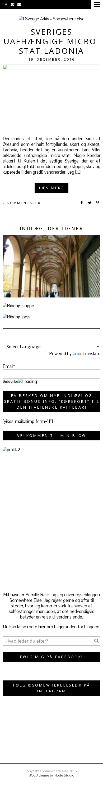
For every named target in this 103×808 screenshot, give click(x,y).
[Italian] (65, 338)
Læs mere (51, 187)
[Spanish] (78, 338)
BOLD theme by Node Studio (51, 775)
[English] (59, 338)
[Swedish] (97, 338)
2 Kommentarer (22, 202)
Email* (9, 366)
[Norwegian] (90, 338)
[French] (84, 338)
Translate (91, 353)
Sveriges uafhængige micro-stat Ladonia (51, 41)
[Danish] (52, 338)
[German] (71, 338)
